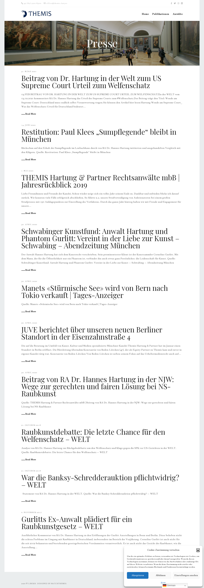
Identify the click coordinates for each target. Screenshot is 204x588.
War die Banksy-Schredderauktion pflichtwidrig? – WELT (100, 481)
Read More (30, 113)
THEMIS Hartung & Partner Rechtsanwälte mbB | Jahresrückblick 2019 (100, 181)
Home (163, 582)
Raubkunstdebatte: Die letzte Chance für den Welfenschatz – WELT (93, 435)
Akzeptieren (137, 575)
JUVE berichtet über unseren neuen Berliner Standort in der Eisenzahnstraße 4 (91, 333)
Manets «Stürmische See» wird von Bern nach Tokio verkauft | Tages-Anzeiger (94, 291)
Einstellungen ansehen (186, 575)
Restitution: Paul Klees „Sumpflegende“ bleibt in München (98, 135)
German (170, 585)
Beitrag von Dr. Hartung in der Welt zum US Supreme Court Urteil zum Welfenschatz (91, 81)
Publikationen (160, 14)
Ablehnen (160, 575)
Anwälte (178, 14)
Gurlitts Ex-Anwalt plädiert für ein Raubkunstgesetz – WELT (76, 522)
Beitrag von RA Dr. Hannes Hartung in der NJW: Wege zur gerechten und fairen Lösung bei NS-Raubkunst (97, 386)
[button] (198, 549)
